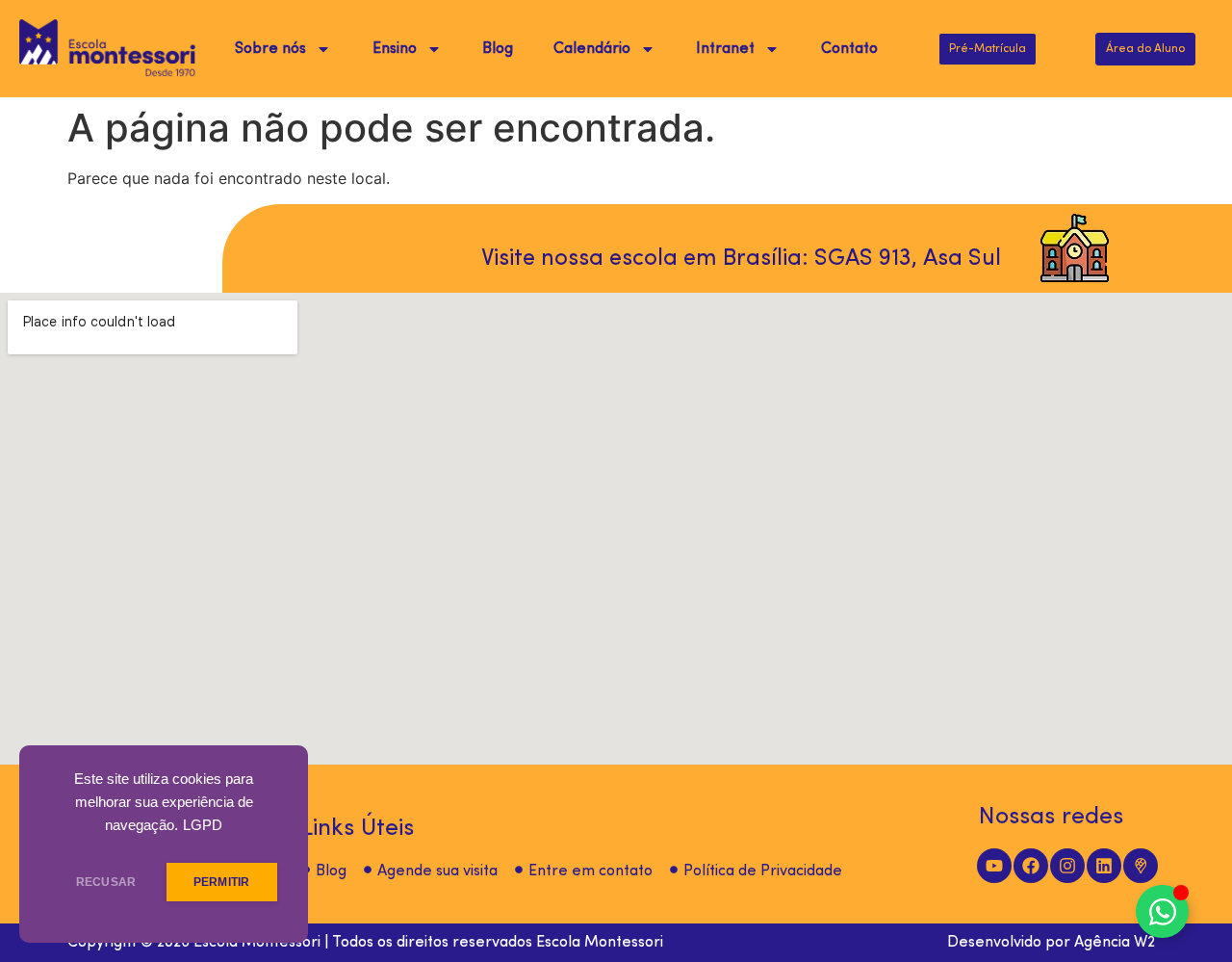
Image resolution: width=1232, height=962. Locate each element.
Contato (849, 49)
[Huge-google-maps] (1140, 865)
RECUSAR (106, 882)
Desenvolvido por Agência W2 (1051, 942)
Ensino (394, 49)
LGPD (202, 825)
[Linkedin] (1104, 865)
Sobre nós (270, 49)
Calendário (591, 49)
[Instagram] (1067, 865)
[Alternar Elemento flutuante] (1162, 911)
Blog (497, 49)
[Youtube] (994, 865)
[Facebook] (1031, 865)
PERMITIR (221, 882)
